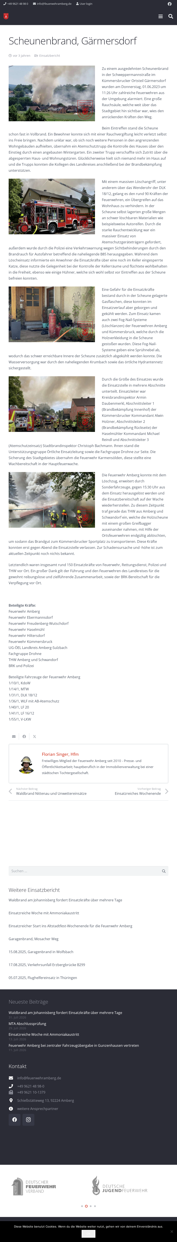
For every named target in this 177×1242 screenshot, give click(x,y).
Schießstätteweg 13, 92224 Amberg (45, 1100)
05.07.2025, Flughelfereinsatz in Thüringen (43, 977)
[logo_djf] (66, 1187)
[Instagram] (28, 1120)
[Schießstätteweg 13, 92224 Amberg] (13, 1100)
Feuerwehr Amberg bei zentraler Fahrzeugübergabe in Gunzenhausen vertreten (74, 1045)
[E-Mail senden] (14, 736)
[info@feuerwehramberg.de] (13, 1078)
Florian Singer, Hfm (60, 754)
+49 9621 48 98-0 (30, 1086)
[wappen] (6, 16)
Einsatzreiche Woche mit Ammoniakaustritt (44, 913)
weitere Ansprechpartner (37, 1108)
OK (88, 1233)
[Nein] (171, 1231)
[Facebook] (170, 4)
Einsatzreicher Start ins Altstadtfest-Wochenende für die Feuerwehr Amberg (70, 926)
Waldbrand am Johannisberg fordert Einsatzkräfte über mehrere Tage (65, 900)
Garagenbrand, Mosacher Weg (33, 939)
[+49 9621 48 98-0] (13, 1086)
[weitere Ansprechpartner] (13, 1109)
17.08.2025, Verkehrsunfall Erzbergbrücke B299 (47, 964)
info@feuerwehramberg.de (39, 1078)
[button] (161, 16)
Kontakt (18, 1066)
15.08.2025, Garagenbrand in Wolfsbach (41, 951)
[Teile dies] (24, 736)
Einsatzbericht (49, 56)
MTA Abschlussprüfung (27, 1023)
